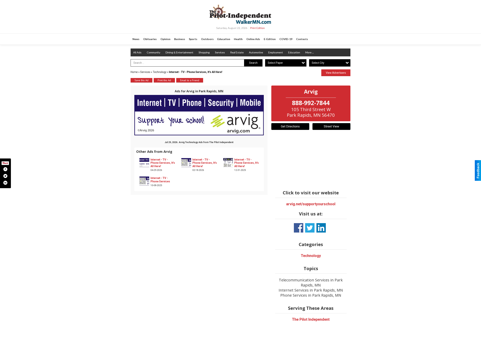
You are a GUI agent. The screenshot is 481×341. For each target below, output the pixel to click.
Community (153, 52)
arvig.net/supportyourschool (310, 204)
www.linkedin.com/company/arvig (321, 228)
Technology (160, 72)
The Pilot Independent (311, 319)
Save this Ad (141, 80)
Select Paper (275, 62)
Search (253, 62)
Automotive (256, 52)
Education (294, 52)
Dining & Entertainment (179, 52)
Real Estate (237, 52)
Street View (331, 126)
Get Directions (290, 126)
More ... (309, 52)
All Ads (137, 52)
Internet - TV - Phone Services (160, 180)
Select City (318, 62)
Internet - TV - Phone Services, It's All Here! (163, 163)
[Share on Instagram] (5, 182)
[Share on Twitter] (5, 176)
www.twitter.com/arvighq (310, 228)
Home (134, 72)
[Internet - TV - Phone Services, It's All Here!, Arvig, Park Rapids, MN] (199, 115)
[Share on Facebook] (5, 169)
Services (220, 52)
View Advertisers (336, 72)
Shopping (204, 52)
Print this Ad (164, 80)
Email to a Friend (189, 80)
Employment (275, 52)
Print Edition (257, 28)
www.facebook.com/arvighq (298, 228)
